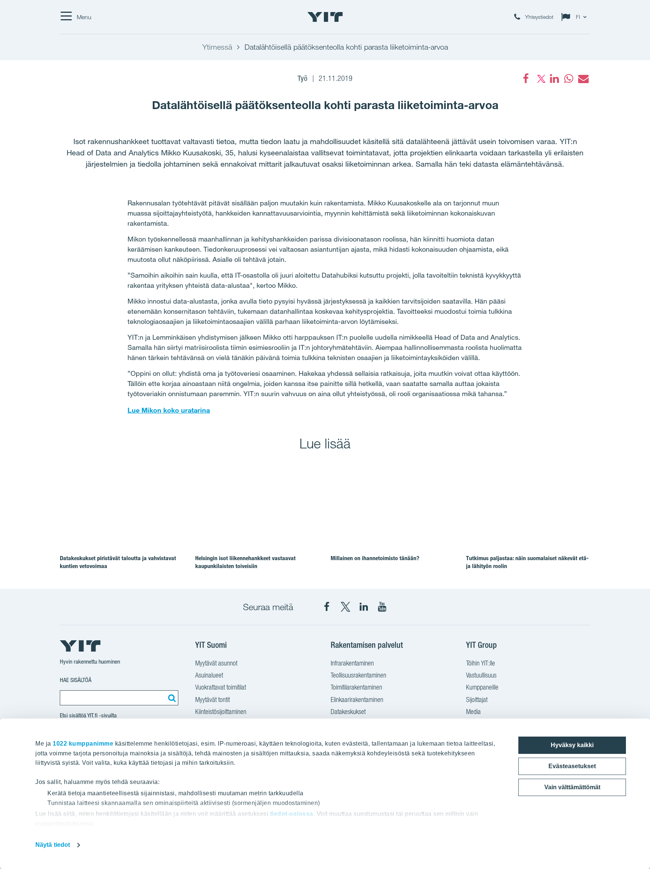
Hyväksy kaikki (572, 745)
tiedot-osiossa (291, 814)
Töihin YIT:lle (480, 663)
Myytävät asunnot (216, 663)
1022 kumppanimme (83, 743)
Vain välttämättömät (572, 787)
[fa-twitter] (540, 79)
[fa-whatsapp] (569, 79)
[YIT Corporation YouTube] (382, 607)
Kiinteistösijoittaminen (220, 712)
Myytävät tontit (212, 699)
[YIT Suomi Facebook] (327, 607)
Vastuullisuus (481, 675)
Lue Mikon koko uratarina (169, 410)
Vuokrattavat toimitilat (220, 687)
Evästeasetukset (572, 766)
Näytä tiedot (52, 845)
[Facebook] (526, 79)
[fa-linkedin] (554, 79)
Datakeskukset (348, 712)
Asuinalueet (209, 675)
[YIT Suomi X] (345, 607)
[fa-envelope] (583, 79)
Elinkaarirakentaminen (357, 699)
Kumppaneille (482, 687)
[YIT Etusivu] (325, 17)
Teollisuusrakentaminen (358, 675)
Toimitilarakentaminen (356, 687)
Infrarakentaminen (352, 663)
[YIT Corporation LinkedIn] (364, 607)
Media (473, 712)
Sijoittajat (476, 699)
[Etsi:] (171, 698)
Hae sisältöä (75, 680)
